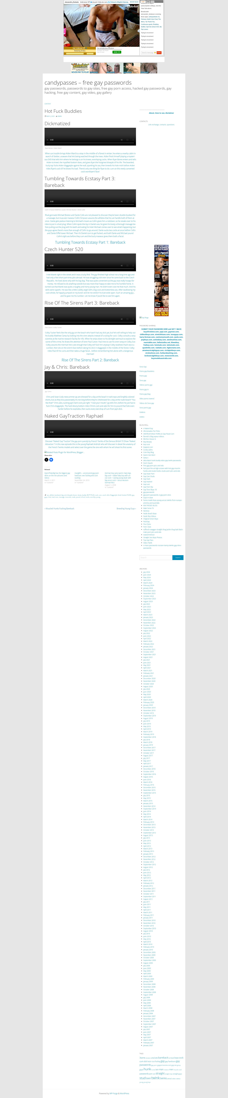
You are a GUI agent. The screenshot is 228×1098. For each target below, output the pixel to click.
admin (59, 116)
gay (163, 1061)
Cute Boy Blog (148, 452)
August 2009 (148, 963)
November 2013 (149, 827)
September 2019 (149, 716)
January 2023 (148, 617)
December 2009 (149, 952)
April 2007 (147, 1037)
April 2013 (147, 846)
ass (48, 495)
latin (157, 1069)
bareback (58, 495)
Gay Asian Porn (148, 474)
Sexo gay (143, 380)
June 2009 (147, 968)
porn (150, 1074)
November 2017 (149, 750)
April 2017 (147, 763)
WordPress (124, 1093)
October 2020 (148, 684)
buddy (84, 495)
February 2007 (148, 1042)
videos (178, 1079)
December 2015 (149, 787)
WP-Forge (114, 1093)
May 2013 (147, 843)
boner (75, 495)
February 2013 (148, 851)
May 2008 (147, 1003)
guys (46, 497)
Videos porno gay (146, 385)
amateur (148, 1058)
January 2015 (148, 803)
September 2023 (149, 599)
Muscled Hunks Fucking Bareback (59, 508)
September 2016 (149, 774)
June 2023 (147, 607)
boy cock (146, 444)
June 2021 (147, 662)
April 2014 (147, 817)
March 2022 (147, 641)
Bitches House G (149, 439)
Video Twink (147, 543)
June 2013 (147, 841)
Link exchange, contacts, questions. (161, 124)
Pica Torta (147, 524)
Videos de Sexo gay (147, 403)
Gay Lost (146, 484)
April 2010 (147, 942)
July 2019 (146, 721)
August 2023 (148, 601)
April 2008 (147, 1005)
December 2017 (149, 747)
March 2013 (147, 848)
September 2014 (149, 809)
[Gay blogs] (144, 317)
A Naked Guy (148, 428)
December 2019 (149, 708)
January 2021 (148, 676)
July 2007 (146, 1029)
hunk (147, 1069)
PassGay (146, 521)
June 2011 (147, 904)
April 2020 (147, 697)
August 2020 (148, 686)
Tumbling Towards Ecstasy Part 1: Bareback (90, 242)
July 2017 (146, 758)
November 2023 (149, 593)
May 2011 (147, 907)
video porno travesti (147, 398)
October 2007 (148, 1021)
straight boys (169, 1074)
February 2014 (148, 822)
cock (96, 495)
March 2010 (147, 944)
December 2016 (149, 769)
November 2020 (149, 681)
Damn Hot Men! (149, 455)
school (83, 497)
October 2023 (148, 596)
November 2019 (149, 710)
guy (133, 495)
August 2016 (148, 777)
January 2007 (148, 1045)
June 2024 (147, 575)
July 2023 (146, 604)
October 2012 (148, 862)
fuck (153, 1061)
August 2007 (148, 1027)
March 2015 (147, 801)
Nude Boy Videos (149, 516)
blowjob (69, 495)
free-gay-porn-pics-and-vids (153, 465)
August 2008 (148, 995)
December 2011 (149, 888)
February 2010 (148, 947)
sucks (88, 497)
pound (78, 497)
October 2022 (148, 625)
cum (100, 495)
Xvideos (142, 412)
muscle (176, 1070)
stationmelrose (148, 535)
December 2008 (149, 984)
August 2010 (148, 931)
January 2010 (148, 950)
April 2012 (147, 878)
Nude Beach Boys (150, 513)
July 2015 (146, 795)
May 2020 (147, 694)
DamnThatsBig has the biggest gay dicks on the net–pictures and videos (57, 475)
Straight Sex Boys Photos (152, 537)
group (179, 1065)
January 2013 (148, 854)
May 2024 (147, 577)
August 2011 (148, 899)
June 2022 (147, 636)
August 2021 (148, 657)
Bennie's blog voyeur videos (153, 436)
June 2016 (147, 779)
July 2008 (146, 997)
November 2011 (149, 891)
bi (169, 1058)
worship (92, 497)
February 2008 (148, 1011)
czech (104, 495)
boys (176, 1057)
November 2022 (149, 623)
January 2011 (148, 918)
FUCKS (129, 495)
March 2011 (147, 912)
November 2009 (149, 955)
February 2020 (148, 702)
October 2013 (148, 830)
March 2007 (147, 1040)
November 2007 (149, 1019)
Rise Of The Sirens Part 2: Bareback (90, 359)
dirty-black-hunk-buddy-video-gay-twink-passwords (162, 460)
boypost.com (148, 447)
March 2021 (147, 670)
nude (73, 497)
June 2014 (147, 811)
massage (61, 497)
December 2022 (149, 620)
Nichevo (146, 511)
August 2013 (148, 835)
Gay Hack (146, 479)
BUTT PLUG (90, 495)
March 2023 (147, 615)
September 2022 (149, 628)
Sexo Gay (143, 367)
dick (108, 495)
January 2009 (148, 981)
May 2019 (147, 726)
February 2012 (148, 883)
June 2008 (147, 1000)
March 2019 (147, 732)
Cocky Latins (148, 450)
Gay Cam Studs (149, 476)
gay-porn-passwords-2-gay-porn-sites (157, 495)
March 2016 (147, 782)
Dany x (145, 458)
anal (153, 1057)
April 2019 (147, 729)
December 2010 (149, 920)
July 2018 (146, 739)
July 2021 (146, 660)
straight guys (177, 1074)
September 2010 (149, 928)
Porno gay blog (145, 394)
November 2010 (149, 923)
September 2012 (149, 864)
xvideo (142, 417)
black (172, 1058)
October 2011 (148, 894)
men (171, 1069)
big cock (64, 495)
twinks (163, 1078)
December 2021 (149, 649)
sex (154, 1074)
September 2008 (149, 992)
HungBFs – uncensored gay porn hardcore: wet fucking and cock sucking (87, 475)
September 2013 (149, 833)
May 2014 (147, 814)
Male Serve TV (148, 508)
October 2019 (148, 713)
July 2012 (146, 870)
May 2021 (147, 665)
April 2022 (147, 638)
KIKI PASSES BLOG (150, 505)
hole (49, 497)
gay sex (174, 1065)
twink (155, 1077)
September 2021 (149, 654)
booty (79, 495)
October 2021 (148, 652)
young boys (147, 1082)
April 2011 (147, 910)
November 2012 (149, 859)
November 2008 (149, 987)
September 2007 (149, 1024)
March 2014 (147, 819)
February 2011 (148, 915)
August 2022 (148, 630)
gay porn (154, 1065)
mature (166, 1070)
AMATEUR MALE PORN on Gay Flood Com (158, 434)
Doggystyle (113, 495)
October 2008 (148, 989)
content (48, 104)
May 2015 (147, 798)
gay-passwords (148, 492)
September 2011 (149, 896)
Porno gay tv (144, 389)
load (53, 497)
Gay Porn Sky (148, 487)
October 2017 (148, 753)
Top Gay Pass (148, 540)
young (98, 497)
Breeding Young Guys (126, 508)
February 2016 (148, 785)
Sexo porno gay (145, 408)
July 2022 (146, 633)
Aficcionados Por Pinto (151, 431)
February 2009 (148, 979)
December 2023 (149, 591)
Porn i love (147, 527)
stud (143, 1078)
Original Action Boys (150, 519)
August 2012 (148, 867)
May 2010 (147, 939)
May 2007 (147, 1035)
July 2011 (146, 902)
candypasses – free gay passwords (88, 82)
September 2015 (149, 793)
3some (142, 1057)
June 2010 (147, 936)
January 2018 (148, 745)
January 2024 (148, 588)
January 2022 (148, 646)
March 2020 (147, 700)
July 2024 (146, 572)
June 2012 (147, 872)
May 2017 (147, 761)
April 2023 (147, 612)
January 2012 (148, 886)
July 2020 (146, 689)
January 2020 (148, 705)
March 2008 (147, 1008)
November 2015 (149, 790)
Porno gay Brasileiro (147, 371)
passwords (144, 1073)
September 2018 (149, 737)
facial (119, 495)
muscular (68, 497)
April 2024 (147, 580)
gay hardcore (170, 1061)
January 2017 (148, 766)
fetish (149, 1061)
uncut (169, 1078)
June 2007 (147, 1032)
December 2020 (149, 678)
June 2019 (147, 724)
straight (160, 1073)
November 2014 (149, 806)
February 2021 (148, 673)
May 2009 (147, 971)
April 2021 (147, 668)
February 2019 (148, 734)
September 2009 (149, 960)
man (56, 497)
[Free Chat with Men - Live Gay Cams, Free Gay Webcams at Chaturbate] (114, 68)
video (174, 1078)
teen (148, 1078)
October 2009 (148, 957)
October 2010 (148, 926)
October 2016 (148, 771)
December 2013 (149, 825)
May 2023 (147, 609)
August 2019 (148, 718)
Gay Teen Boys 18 (150, 489)
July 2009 (146, 965)
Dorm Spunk (148, 463)
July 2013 (146, 838)
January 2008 (148, 1013)
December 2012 (149, 856)
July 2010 (146, 933)
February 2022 (148, 644)
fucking (157, 1061)
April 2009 (147, 973)
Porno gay (143, 376)
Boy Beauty (147, 442)
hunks (153, 1070)
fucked (124, 495)
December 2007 (149, 1016)
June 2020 (147, 692)
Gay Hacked (147, 481)
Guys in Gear (148, 497)
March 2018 (147, 742)
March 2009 (147, 976)
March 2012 (147, 880)
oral (180, 1070)
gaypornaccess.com (164, 1065)
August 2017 (148, 755)
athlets (52, 495)
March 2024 (147, 583)
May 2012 (147, 875)
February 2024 (148, 585)
